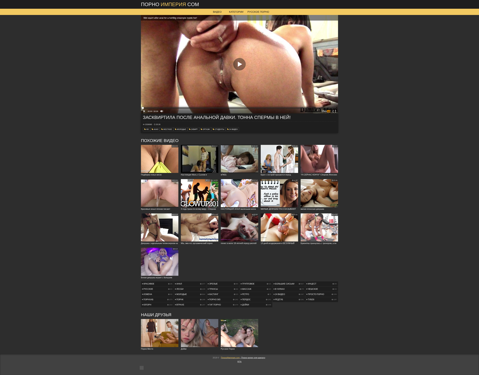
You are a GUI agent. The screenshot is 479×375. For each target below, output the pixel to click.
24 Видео (233, 129)
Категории (236, 11)
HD (147, 129)
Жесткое (167, 129)
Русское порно (258, 11)
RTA (239, 362)
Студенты (219, 129)
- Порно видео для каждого (243, 358)
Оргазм (206, 129)
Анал (155, 129)
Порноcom (170, 4)
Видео (217, 11)
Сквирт (194, 129)
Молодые (181, 129)
